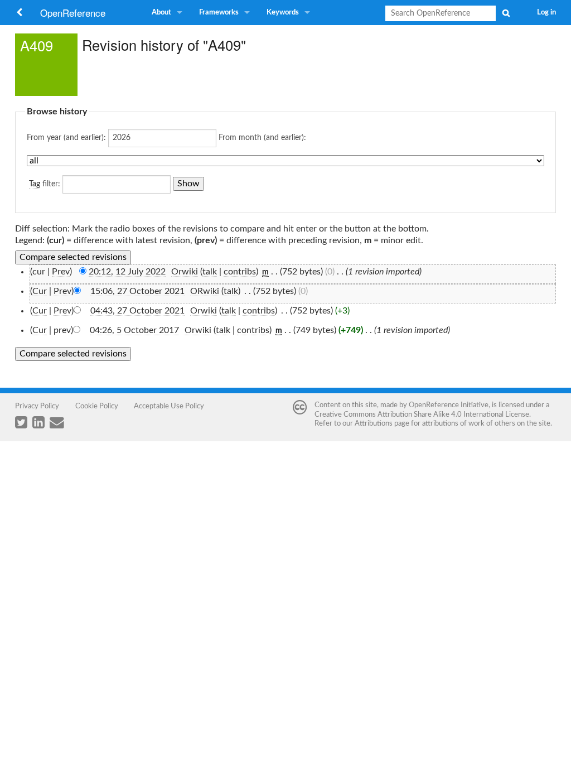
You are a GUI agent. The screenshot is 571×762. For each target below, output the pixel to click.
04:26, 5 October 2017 (134, 330)
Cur (39, 291)
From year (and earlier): (66, 138)
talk (209, 271)
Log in (546, 12)
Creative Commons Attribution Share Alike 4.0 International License (421, 414)
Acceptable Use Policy (169, 406)
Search (506, 13)
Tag (34, 184)
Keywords (283, 12)
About (161, 12)
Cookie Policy (96, 406)
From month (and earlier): (262, 138)
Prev (61, 271)
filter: (44, 184)
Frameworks (219, 12)
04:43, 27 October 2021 (137, 310)
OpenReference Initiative (448, 405)
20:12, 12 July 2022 (127, 271)
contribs (240, 271)
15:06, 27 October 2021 (137, 291)
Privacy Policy (37, 406)
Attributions (374, 423)
